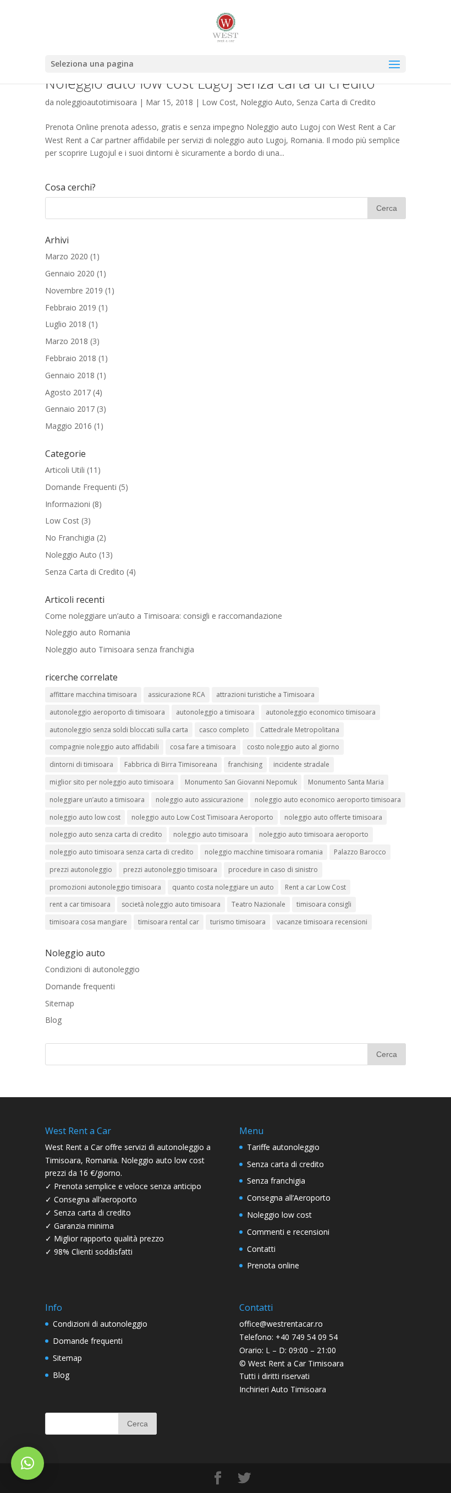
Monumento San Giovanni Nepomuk (241, 782)
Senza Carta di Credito (336, 102)
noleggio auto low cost (85, 817)
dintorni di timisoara (81, 764)
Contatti (261, 1249)
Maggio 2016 (68, 426)
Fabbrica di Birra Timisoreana (170, 764)
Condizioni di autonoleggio (92, 969)
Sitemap (59, 1003)
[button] (27, 1463)
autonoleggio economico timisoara (321, 712)
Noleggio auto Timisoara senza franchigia (119, 649)
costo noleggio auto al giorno (293, 746)
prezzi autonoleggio (81, 869)
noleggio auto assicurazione (200, 799)
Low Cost (219, 102)
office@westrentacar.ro (281, 1323)
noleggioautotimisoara (96, 102)
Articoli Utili (65, 470)
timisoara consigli (323, 904)
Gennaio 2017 (70, 409)
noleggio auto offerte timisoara (333, 817)
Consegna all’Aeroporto (289, 1197)
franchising (245, 764)
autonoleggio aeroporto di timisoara (107, 712)
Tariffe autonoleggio (283, 1147)
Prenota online (273, 1265)
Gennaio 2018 (70, 375)
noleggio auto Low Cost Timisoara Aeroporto (202, 817)
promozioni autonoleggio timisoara (105, 887)
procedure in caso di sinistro (273, 869)
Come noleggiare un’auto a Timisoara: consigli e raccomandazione (163, 616)
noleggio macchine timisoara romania (264, 852)
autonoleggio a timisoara (215, 712)
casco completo (224, 729)
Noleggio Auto (266, 102)
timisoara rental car (168, 922)
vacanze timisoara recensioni (322, 922)
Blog (53, 1020)
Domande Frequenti (81, 487)
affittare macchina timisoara (93, 694)
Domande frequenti (80, 986)
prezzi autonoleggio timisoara (170, 869)
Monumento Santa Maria (346, 782)
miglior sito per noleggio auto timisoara (112, 782)
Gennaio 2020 (70, 273)
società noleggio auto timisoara (171, 904)
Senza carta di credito (285, 1164)
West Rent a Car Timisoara (296, 1363)
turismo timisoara (238, 922)
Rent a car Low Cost (315, 887)
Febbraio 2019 (70, 307)
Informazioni (67, 504)
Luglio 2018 (65, 324)
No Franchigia (70, 537)
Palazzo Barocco (360, 852)
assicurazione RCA (176, 694)
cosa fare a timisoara (203, 746)
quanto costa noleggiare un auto (223, 887)
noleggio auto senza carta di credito (106, 834)
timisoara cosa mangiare (88, 922)
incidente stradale (301, 764)
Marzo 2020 (66, 256)
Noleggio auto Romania (87, 632)
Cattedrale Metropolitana (299, 729)
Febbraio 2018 (70, 358)
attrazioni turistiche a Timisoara (265, 694)
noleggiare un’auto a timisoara (97, 799)
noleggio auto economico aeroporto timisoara (328, 799)
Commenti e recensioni (288, 1232)
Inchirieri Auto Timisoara (282, 1389)
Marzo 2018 (66, 341)
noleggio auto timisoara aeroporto (314, 834)
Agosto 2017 (68, 392)
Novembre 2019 (74, 290)
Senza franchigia (276, 1180)
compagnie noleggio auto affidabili (104, 746)
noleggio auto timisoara (210, 834)
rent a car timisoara (80, 904)
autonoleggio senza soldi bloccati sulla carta (119, 729)
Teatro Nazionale (258, 904)
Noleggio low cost (279, 1214)
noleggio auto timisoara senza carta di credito (122, 852)
